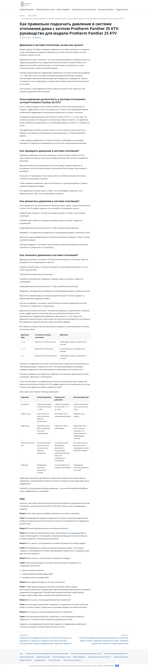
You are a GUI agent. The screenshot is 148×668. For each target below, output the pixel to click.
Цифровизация (40, 660)
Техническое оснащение (72, 660)
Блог (21, 653)
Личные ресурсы (54, 660)
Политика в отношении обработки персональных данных (47, 653)
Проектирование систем (45, 9)
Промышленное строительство (84, 9)
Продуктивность (122, 9)
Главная (22, 16)
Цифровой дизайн (27, 9)
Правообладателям (27, 657)
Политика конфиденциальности (115, 653)
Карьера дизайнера (106, 9)
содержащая (74, 533)
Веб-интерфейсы (63, 9)
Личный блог (32, 16)
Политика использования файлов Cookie (86, 653)
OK (117, 665)
